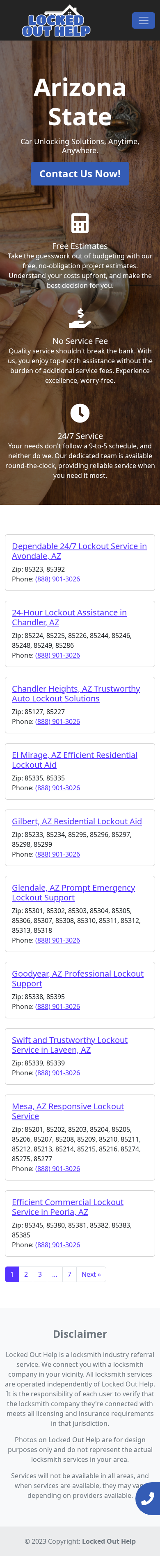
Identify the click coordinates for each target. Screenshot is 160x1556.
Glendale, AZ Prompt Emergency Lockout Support (73, 892)
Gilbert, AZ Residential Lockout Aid (77, 821)
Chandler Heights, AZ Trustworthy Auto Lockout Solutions (76, 693)
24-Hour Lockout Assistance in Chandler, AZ (69, 617)
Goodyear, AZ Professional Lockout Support (78, 978)
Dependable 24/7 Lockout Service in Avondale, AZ (79, 551)
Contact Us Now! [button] (80, 173)
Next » (91, 1274)
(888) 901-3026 (57, 579)
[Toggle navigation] (143, 20)
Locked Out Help (109, 1541)
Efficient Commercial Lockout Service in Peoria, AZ (67, 1206)
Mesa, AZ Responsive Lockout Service (68, 1111)
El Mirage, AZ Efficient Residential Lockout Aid (74, 759)
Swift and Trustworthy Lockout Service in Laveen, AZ (70, 1044)
